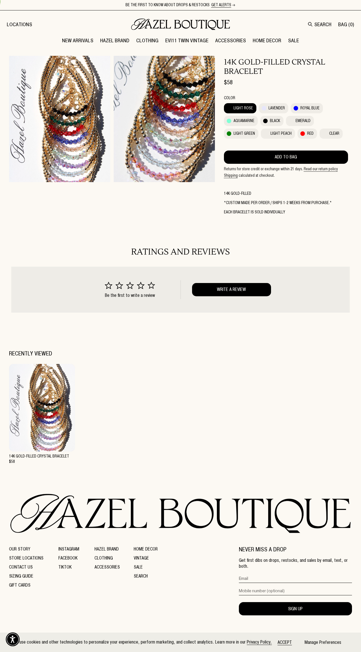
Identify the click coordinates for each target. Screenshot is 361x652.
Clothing (103, 558)
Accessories (107, 567)
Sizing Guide (21, 576)
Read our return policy (321, 169)
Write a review (231, 289)
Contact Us (21, 567)
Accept (285, 642)
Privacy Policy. (259, 642)
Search (141, 576)
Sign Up (295, 608)
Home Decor (146, 549)
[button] (114, 40)
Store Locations (26, 558)
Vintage (141, 558)
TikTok (65, 567)
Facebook (68, 558)
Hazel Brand (106, 549)
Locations (19, 24)
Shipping (231, 175)
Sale (138, 567)
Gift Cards (19, 585)
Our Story (19, 549)
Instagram (68, 549)
